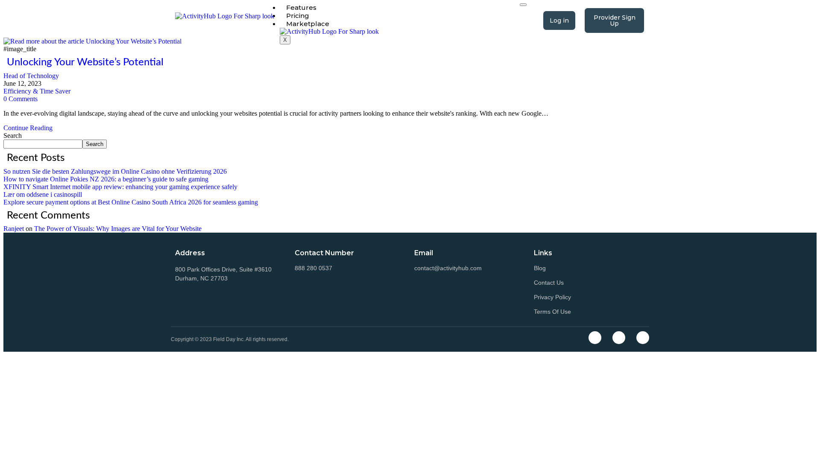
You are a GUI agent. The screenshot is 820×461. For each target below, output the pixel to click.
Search (12, 135)
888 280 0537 (313, 268)
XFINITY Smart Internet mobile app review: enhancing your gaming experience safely (120, 186)
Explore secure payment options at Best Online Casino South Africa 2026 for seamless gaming (130, 202)
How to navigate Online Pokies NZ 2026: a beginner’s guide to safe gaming (105, 179)
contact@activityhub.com (448, 268)
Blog (540, 268)
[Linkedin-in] (642, 337)
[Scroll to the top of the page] (6, 355)
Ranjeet (13, 228)
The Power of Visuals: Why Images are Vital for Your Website (118, 228)
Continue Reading (30, 127)
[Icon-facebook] (595, 337)
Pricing (297, 16)
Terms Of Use (552, 311)
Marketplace (307, 24)
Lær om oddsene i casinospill (42, 194)
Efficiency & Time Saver (36, 91)
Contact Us (549, 282)
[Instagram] (618, 337)
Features (301, 7)
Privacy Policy (552, 297)
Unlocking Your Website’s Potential (85, 62)
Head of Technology (31, 75)
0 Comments (20, 98)
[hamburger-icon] (523, 4)
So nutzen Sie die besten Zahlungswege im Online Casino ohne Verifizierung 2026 (115, 171)
